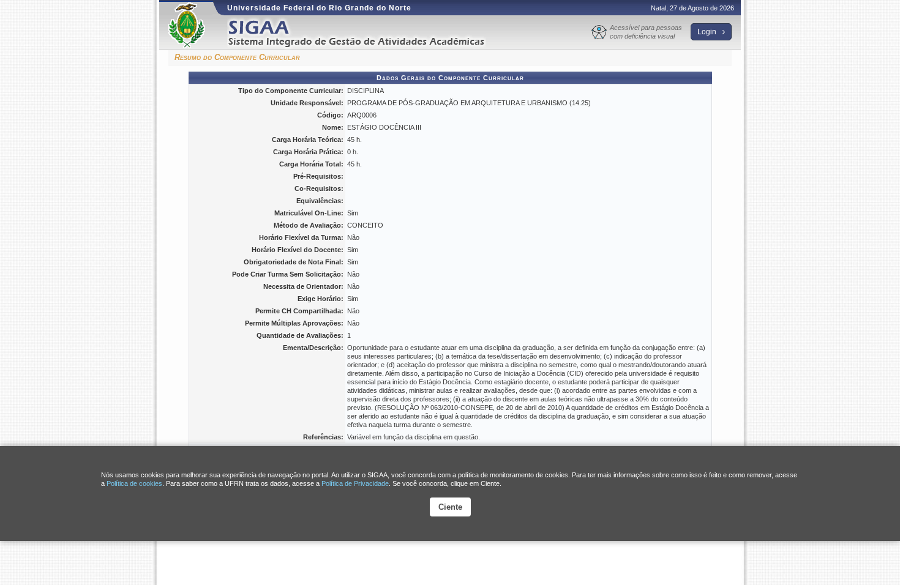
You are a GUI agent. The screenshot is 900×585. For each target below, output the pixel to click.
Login (707, 32)
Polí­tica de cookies (134, 483)
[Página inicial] (365, 33)
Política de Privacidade (355, 483)
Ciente (450, 507)
